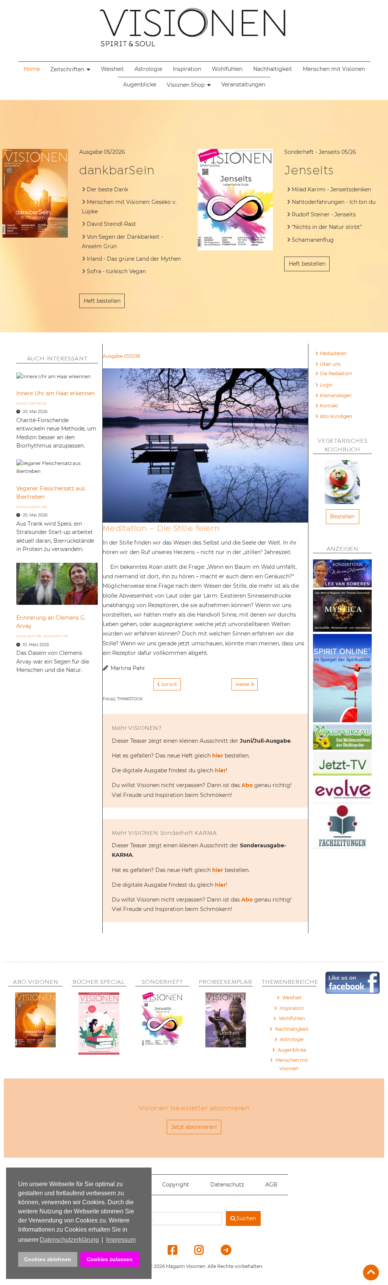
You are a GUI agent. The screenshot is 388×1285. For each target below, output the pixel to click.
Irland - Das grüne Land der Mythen (134, 258)
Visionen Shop (186, 84)
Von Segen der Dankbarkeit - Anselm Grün (122, 241)
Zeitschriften (67, 69)
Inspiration (187, 69)
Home (31, 69)
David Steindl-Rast (112, 224)
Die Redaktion (336, 373)
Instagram (194, 1249)
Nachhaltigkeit (272, 69)
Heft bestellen (102, 300)
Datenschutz (227, 1184)
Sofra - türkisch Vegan (116, 271)
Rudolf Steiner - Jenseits (324, 214)
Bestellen (342, 516)
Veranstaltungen (243, 84)
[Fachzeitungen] (342, 827)
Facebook (168, 1249)
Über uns (330, 364)
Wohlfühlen (227, 69)
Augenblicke (139, 84)
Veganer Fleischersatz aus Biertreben (50, 492)
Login (326, 385)
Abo (247, 785)
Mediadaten (333, 353)
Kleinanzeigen (336, 395)
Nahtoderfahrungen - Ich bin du (333, 202)
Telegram (220, 1249)
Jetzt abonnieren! (194, 1127)
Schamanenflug (313, 239)
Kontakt (329, 406)
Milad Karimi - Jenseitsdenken (331, 189)
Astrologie (148, 69)
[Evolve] (342, 790)
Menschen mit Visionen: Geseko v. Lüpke (129, 207)
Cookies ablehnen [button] (47, 1259)
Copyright (175, 1184)
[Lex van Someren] (342, 574)
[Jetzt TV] (342, 765)
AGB (271, 1184)
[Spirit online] (342, 679)
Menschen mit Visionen (334, 69)
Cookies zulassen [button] (110, 1259)
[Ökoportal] (342, 738)
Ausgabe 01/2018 (121, 356)
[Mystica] (342, 612)
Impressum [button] (121, 1239)
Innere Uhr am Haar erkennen (55, 393)
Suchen (246, 1218)
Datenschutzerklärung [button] (69, 1239)
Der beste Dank (107, 189)
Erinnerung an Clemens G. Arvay (51, 621)
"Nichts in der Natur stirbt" (327, 227)
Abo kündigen (336, 416)
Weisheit (112, 69)
